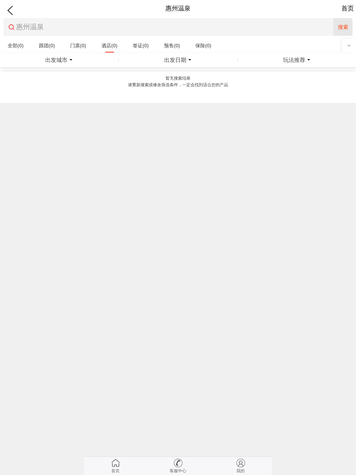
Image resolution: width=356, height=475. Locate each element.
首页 (347, 8)
